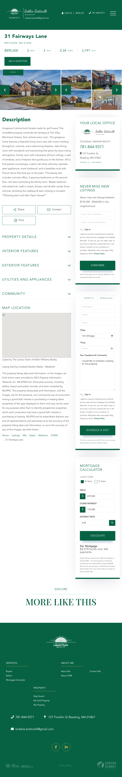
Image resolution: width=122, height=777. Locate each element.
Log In (68, 13)
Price (83, 490)
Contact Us (85, 162)
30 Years (88, 481)
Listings (16, 435)
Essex (32, 435)
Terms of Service (97, 443)
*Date (82, 330)
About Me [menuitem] (65, 671)
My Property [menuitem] (39, 705)
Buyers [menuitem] (9, 671)
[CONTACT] (17, 61)
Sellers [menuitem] (9, 676)
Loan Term (86, 477)
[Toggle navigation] (113, 13)
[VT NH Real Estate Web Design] (106, 766)
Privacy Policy (99, 254)
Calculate (97, 536)
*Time (82, 343)
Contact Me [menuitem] (95, 671)
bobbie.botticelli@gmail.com (35, 729)
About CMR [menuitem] (66, 676)
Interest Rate (87, 517)
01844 (54, 435)
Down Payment (88, 504)
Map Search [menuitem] (38, 696)
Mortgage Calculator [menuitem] (15, 680)
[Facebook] (56, 747)
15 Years (102, 481)
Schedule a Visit (106, 298)
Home (5, 435)
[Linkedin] (66, 747)
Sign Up (80, 13)
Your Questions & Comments (93, 355)
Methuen (43, 435)
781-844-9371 (98, 13)
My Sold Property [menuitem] (41, 701)
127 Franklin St (71, 717)
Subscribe (97, 265)
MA (24, 435)
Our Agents (97, 162)
